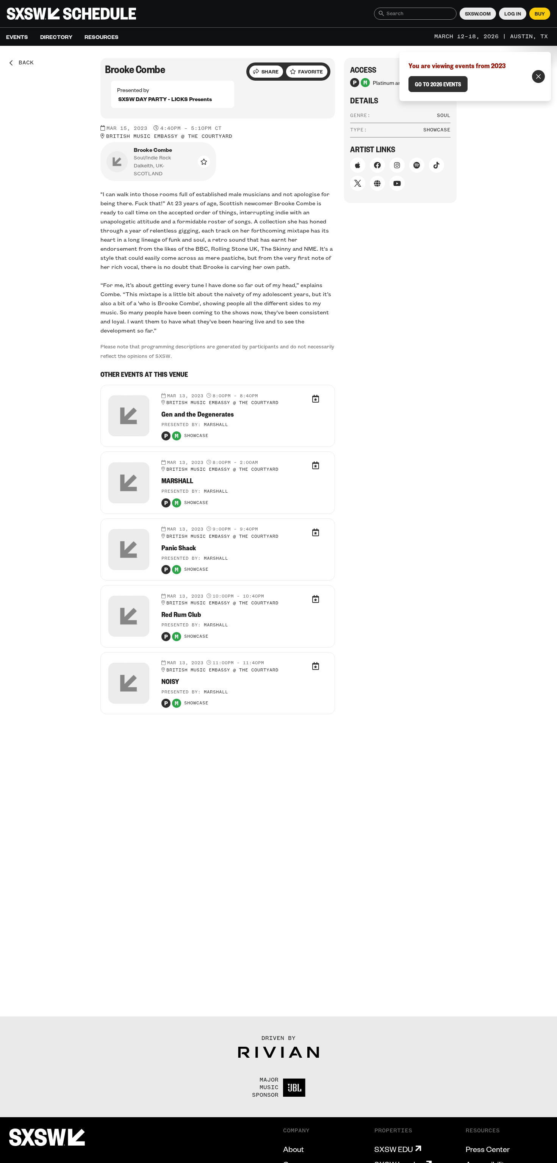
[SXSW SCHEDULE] (71, 14)
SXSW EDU (393, 1149)
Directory (56, 36)
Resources (101, 36)
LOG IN (512, 14)
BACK (23, 63)
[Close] (538, 76)
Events (17, 36)
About (293, 1149)
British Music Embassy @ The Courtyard (169, 136)
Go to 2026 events (438, 84)
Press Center (488, 1149)
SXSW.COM (478, 14)
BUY (540, 14)
